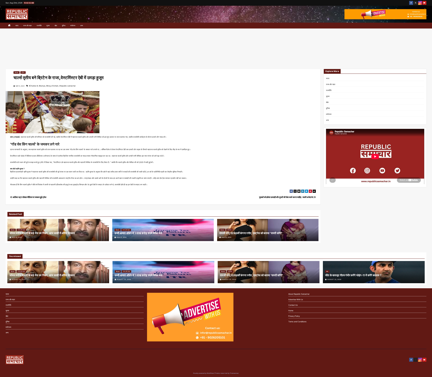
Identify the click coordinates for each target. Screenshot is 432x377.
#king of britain (52, 86)
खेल (56, 25)
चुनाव (48, 25)
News (16, 72)
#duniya (42, 86)
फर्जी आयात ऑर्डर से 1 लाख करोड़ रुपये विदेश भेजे (138, 233)
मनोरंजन (72, 25)
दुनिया (63, 25)
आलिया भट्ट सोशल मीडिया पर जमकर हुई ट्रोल (29, 197)
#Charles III (33, 86)
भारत (16, 25)
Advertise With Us (295, 299)
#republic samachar (67, 86)
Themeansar (234, 373)
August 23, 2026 (19, 279)
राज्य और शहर (27, 25)
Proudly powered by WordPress (203, 373)
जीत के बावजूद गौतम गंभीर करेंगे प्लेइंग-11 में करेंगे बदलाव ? (353, 275)
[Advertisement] (216, 45)
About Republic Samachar (298, 294)
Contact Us (293, 305)
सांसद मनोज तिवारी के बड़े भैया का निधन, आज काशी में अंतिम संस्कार (42, 233)
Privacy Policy (294, 316)
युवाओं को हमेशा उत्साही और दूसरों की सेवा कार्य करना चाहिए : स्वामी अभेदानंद (286, 197)
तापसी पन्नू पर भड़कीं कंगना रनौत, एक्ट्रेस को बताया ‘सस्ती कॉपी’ (250, 233)
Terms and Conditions (297, 321)
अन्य (81, 25)
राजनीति (39, 25)
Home (290, 310)
